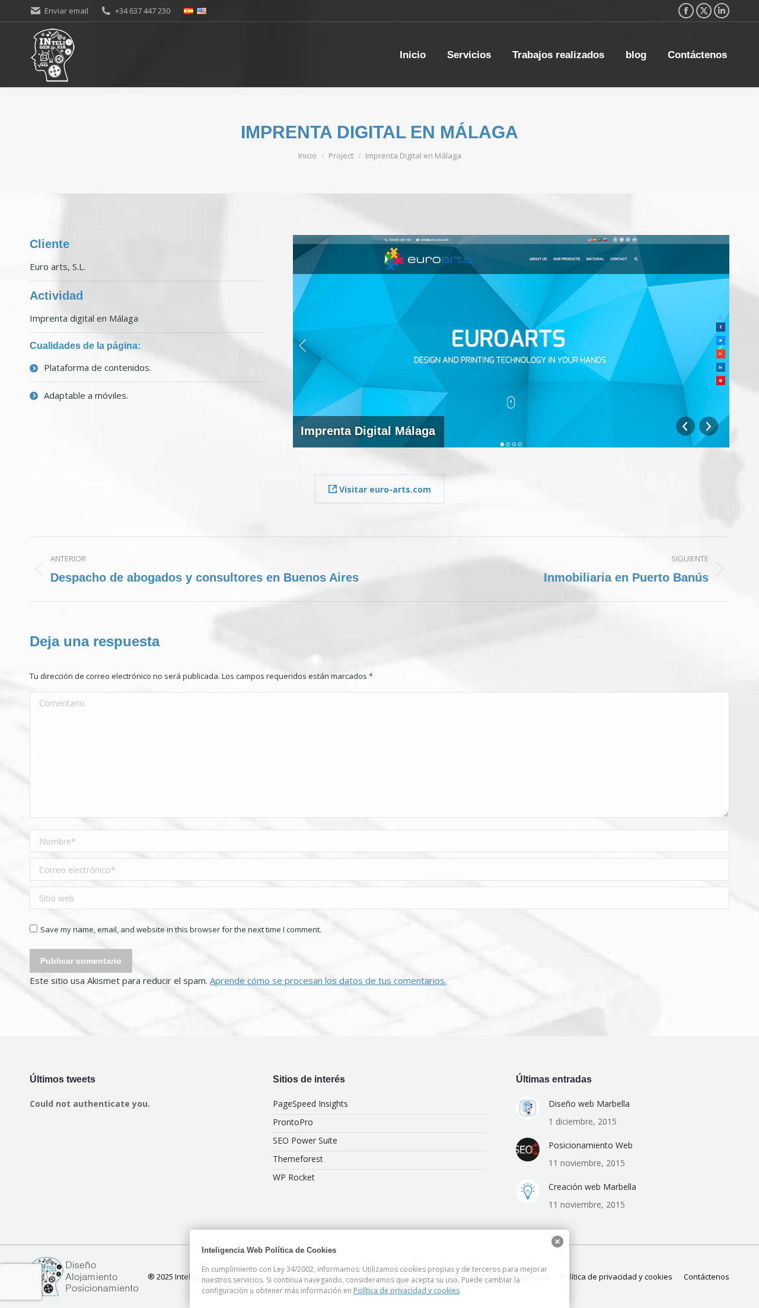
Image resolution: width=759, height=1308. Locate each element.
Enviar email (66, 10)
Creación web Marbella (592, 1186)
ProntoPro (293, 1122)
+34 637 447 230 (142, 10)
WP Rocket (294, 1177)
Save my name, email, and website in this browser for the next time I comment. (180, 929)
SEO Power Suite (305, 1140)
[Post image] (528, 1108)
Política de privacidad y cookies (406, 1290)
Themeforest (298, 1158)
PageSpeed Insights (310, 1103)
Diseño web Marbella (589, 1103)
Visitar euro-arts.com (384, 489)
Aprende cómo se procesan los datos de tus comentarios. (328, 980)
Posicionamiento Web (590, 1145)
